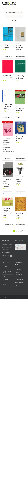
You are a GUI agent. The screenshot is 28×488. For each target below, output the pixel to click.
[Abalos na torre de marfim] (20, 169)
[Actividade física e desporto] (20, 204)
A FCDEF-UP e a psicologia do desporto (7, 77)
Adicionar (6, 56)
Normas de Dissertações (18, 268)
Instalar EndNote (19, 282)
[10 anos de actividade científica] (7, 34)
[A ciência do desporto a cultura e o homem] (20, 34)
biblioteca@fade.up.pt (6, 252)
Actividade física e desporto (19, 215)
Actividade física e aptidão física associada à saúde (7, 212)
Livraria (4, 284)
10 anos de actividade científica (6, 45)
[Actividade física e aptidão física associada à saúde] (7, 201)
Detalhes (10, 56)
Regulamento (19, 285)
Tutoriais (17, 289)
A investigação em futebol (20, 108)
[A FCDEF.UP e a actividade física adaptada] (7, 96)
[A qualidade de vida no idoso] (20, 128)
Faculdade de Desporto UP (6, 267)
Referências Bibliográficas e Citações (19, 274)
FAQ (4, 276)
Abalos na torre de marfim (19, 181)
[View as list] (15, 20)
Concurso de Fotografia (5, 280)
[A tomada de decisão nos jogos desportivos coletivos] (7, 169)
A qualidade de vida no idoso (19, 138)
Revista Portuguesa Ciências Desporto (7, 272)
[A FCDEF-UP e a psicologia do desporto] (7, 66)
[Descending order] (21, 12)
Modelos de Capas (19, 279)
